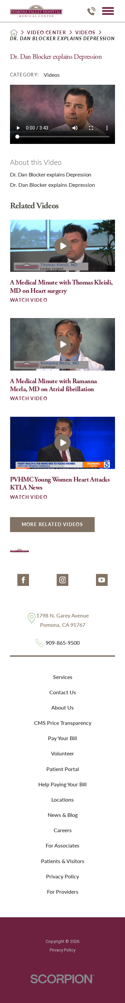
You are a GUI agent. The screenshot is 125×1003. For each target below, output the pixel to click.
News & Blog (63, 815)
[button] (108, 11)
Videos (85, 32)
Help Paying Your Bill (62, 784)
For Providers (62, 891)
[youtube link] (102, 580)
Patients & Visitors (62, 861)
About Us (62, 707)
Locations (62, 799)
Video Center (46, 32)
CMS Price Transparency (62, 722)
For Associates (62, 845)
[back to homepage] (14, 32)
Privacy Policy (62, 876)
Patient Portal (62, 769)
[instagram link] (62, 580)
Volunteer (62, 753)
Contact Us (62, 692)
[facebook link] (23, 580)
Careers (63, 830)
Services (62, 677)
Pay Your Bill (62, 738)
